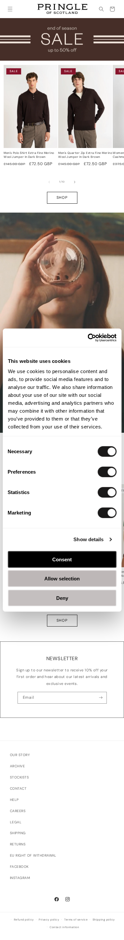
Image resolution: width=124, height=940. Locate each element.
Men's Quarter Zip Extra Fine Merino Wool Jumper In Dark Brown (85, 155)
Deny (62, 598)
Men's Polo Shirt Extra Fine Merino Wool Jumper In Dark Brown (29, 155)
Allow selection (62, 578)
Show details (88, 539)
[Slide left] (49, 182)
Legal (15, 822)
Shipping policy (104, 920)
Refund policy (24, 920)
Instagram (20, 878)
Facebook (19, 867)
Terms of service (76, 920)
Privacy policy (49, 920)
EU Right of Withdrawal (33, 855)
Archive (17, 766)
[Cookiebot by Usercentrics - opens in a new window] (88, 338)
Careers (17, 811)
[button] (10, 9)
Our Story (20, 755)
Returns (17, 844)
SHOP (62, 197)
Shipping (18, 833)
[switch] (107, 471)
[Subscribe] (101, 698)
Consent (62, 559)
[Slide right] (74, 182)
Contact (18, 788)
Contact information (64, 927)
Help (14, 800)
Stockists (19, 777)
